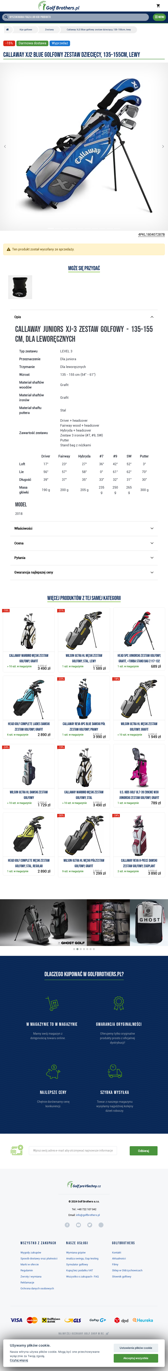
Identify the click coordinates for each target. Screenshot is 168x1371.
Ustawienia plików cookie (136, 1347)
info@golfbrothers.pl (88, 1215)
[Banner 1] (74, 949)
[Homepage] (58, 6)
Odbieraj (143, 1151)
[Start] (8, 29)
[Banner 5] (87, 949)
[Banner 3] (81, 949)
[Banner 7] (94, 949)
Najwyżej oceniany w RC (81, 1333)
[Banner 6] (91, 949)
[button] (8, 147)
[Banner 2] (77, 949)
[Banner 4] (84, 949)
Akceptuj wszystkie (135, 1358)
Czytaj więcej (19, 1360)
